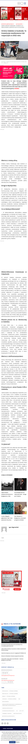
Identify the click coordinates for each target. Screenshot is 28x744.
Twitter (5, 723)
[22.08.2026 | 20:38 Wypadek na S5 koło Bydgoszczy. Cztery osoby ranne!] (14, 634)
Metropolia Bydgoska (5, 3)
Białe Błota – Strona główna (10, 693)
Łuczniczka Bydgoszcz (8, 710)
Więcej (17, 742)
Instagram (8, 723)
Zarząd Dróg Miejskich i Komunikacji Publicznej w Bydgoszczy (12, 705)
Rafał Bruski (5, 701)
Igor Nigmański (14, 527)
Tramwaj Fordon (6, 713)
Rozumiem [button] (12, 742)
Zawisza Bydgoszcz (7, 708)
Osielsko (16, 88)
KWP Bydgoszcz (17, 713)
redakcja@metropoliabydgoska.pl (7, 675)
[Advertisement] (14, 144)
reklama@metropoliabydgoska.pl (7, 680)
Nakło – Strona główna (8, 696)
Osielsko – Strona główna (9, 699)
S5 (17, 710)
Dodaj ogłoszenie (8, 728)
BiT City (22, 710)
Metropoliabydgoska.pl (7, 24)
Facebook (2, 723)
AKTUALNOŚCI (19, 24)
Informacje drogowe (18, 3)
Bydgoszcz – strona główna (10, 691)
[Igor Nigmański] (4, 529)
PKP (19, 699)
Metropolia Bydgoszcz (8, 716)
